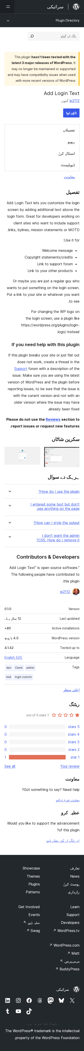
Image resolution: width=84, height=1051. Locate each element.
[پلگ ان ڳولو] (32, 36)
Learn (75, 907)
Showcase (31, 868)
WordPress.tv (66, 930)
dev (8, 667)
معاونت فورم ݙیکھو (68, 800)
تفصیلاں (69, 130)
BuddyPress (67, 969)
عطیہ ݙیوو (31, 922)
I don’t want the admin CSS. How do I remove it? (58, 537)
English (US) (13, 657)
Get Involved (29, 907)
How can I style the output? (56, 523)
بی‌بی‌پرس (70, 961)
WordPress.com (64, 945)
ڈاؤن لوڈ (71, 113)
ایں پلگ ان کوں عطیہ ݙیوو (63, 840)
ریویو (71, 141)
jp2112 (75, 100)
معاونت (69, 177)
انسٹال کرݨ (66, 153)
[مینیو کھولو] (7, 6)
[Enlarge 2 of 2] (34, 453)
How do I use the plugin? (59, 491)
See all (9, 766)
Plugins (34, 884)
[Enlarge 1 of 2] (73, 453)
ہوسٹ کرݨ (71, 884)
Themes (33, 876)
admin (30, 667)
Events (34, 914)
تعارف (75, 868)
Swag (33, 930)
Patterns (33, 892)
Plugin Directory (68, 20)
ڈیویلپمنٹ (68, 165)
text (8, 677)
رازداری (74, 892)
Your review (70, 766)
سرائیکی (62, 989)
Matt (73, 953)
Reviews (53, 419)
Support (20, 368)
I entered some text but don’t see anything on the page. (55, 506)
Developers (70, 922)
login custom (23, 677)
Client (19, 667)
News (75, 876)
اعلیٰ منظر (71, 690)
